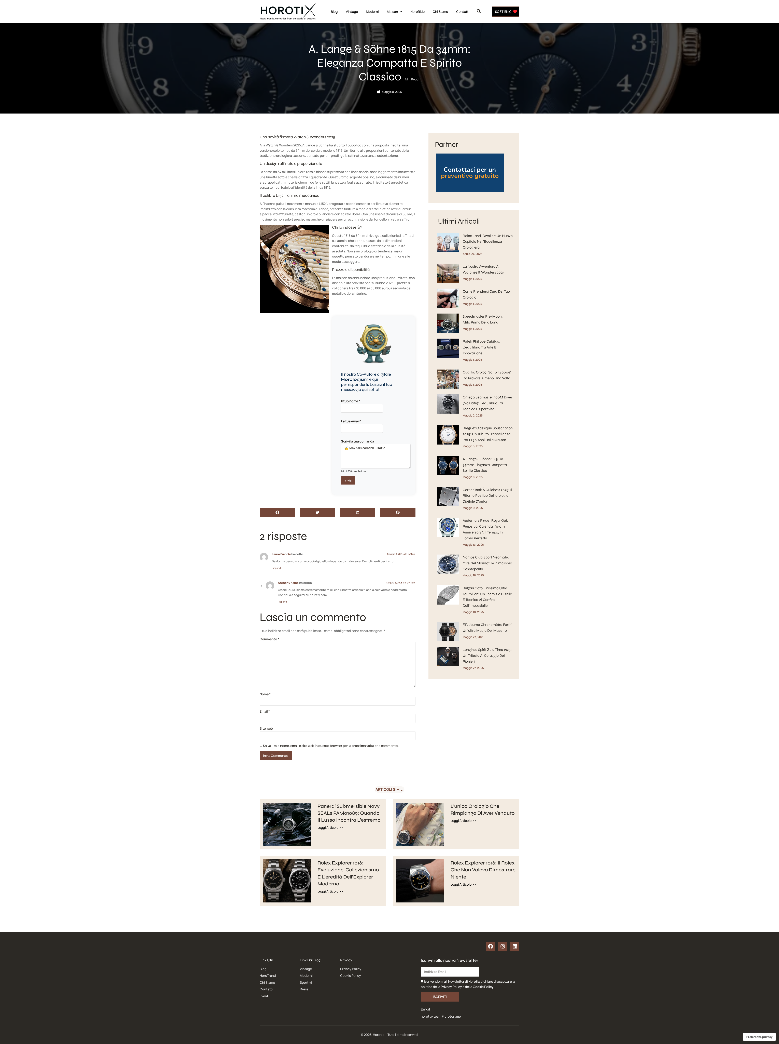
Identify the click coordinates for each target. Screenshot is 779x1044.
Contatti (462, 11)
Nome (265, 694)
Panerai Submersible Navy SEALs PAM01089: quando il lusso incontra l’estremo (349, 813)
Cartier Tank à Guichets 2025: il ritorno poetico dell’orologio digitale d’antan (487, 496)
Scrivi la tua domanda (357, 441)
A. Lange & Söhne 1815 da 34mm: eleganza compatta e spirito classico (486, 465)
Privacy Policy (451, 986)
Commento (269, 639)
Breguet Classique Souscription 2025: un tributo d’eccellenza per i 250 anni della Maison (488, 434)
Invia (348, 480)
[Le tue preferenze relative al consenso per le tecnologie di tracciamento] (759, 1037)
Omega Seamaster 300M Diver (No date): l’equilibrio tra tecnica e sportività (487, 403)
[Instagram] (502, 946)
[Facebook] (490, 946)
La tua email (351, 421)
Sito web (266, 728)
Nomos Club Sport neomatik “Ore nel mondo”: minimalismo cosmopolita (487, 563)
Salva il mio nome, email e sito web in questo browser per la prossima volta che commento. (331, 745)
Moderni (372, 11)
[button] (277, 512)
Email (265, 711)
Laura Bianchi (281, 554)
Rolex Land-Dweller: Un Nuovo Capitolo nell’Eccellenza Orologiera (488, 242)
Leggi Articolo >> (330, 827)
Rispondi (276, 567)
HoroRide (417, 11)
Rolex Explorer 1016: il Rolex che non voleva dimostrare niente (483, 870)
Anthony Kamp (288, 583)
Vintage (352, 11)
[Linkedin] (514, 946)
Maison (392, 11)
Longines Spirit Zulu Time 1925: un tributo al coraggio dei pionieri (487, 655)
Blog (334, 11)
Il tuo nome (350, 401)
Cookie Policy (483, 986)
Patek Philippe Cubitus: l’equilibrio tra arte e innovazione (481, 347)
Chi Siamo (440, 11)
